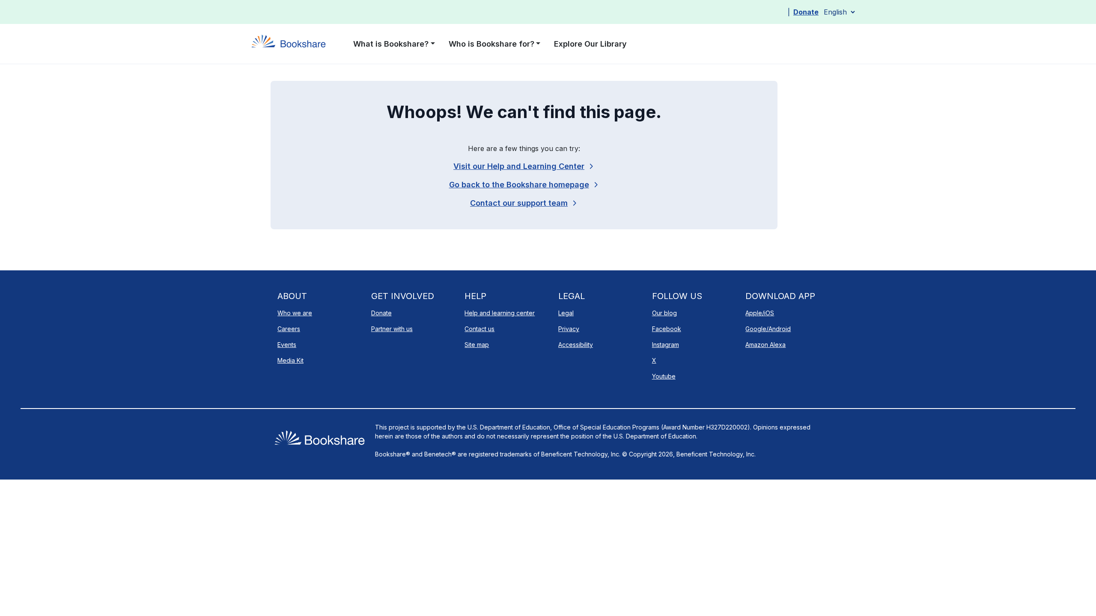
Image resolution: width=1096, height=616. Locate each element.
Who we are (294, 313)
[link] (524, 203)
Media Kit (290, 360)
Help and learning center (500, 313)
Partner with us (392, 328)
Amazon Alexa (765, 344)
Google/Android (768, 328)
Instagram (665, 344)
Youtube (664, 376)
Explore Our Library (590, 43)
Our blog (664, 313)
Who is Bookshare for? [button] (491, 43)
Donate (806, 12)
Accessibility (575, 344)
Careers (288, 328)
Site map (477, 344)
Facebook (666, 328)
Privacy (568, 328)
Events (286, 344)
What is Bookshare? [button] (391, 43)
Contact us (479, 328)
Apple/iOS (759, 313)
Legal (566, 313)
